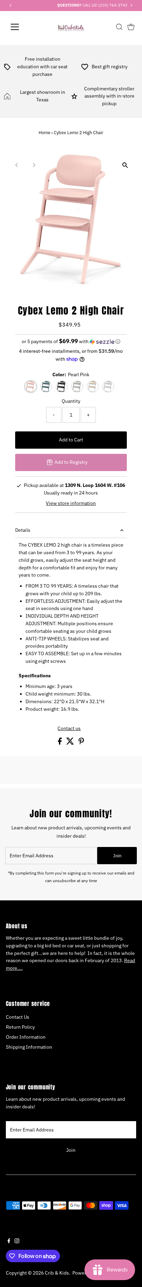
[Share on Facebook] (60, 743)
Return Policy (20, 1027)
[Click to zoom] (125, 165)
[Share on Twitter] (70, 743)
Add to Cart (71, 440)
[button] (71, 341)
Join (117, 856)
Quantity (71, 401)
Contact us (69, 728)
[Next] (34, 165)
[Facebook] (9, 1241)
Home (44, 133)
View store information (71, 503)
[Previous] (17, 165)
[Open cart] (131, 27)
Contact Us (17, 1017)
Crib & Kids (57, 1273)
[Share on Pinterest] (81, 743)
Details (22, 530)
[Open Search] (119, 27)
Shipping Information (29, 1047)
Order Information (25, 1037)
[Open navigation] (21, 27)
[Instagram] (17, 1241)
